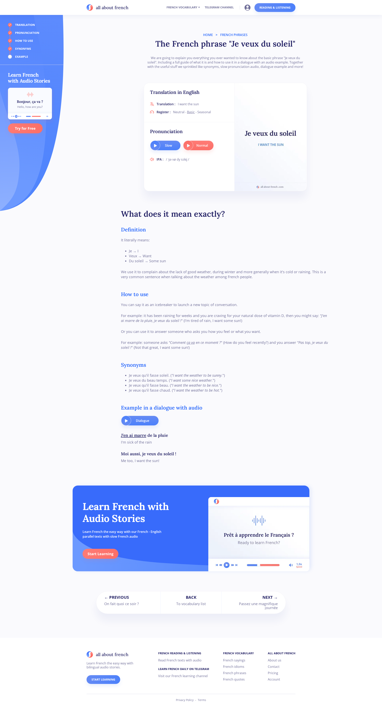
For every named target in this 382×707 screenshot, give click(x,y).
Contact (274, 667)
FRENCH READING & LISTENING (179, 653)
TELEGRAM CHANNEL (219, 7)
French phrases (234, 673)
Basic (191, 112)
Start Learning (100, 553)
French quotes (234, 679)
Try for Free (25, 128)
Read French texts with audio (180, 660)
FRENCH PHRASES (234, 35)
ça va (191, 342)
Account (274, 679)
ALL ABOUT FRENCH (281, 653)
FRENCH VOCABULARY (182, 7)
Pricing (273, 673)
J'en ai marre (133, 435)
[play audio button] (155, 145)
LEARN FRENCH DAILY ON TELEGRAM (183, 669)
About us (274, 660)
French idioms (233, 667)
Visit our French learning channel (183, 676)
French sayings (234, 660)
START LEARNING (103, 679)
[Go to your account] (248, 7)
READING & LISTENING (274, 7)
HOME (208, 35)
